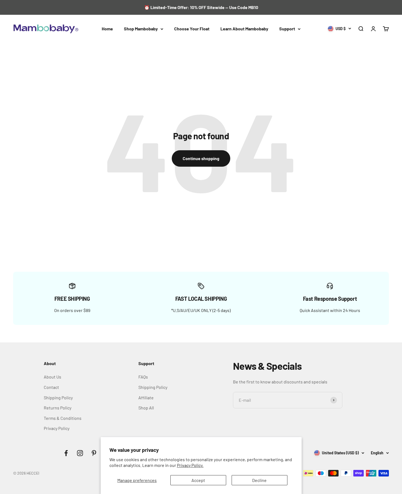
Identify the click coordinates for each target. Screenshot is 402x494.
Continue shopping (201, 158)
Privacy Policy (56, 428)
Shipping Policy (58, 397)
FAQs (143, 376)
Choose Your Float (191, 28)
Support (287, 28)
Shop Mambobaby (141, 28)
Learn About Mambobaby (244, 28)
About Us (52, 376)
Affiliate (146, 397)
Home (107, 28)
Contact (51, 387)
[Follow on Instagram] (80, 453)
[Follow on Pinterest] (94, 453)
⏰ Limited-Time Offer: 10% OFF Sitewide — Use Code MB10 (201, 7)
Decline (259, 480)
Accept (198, 480)
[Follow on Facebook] (66, 453)
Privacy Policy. (190, 465)
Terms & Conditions (62, 418)
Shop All (146, 407)
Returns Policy (57, 407)
